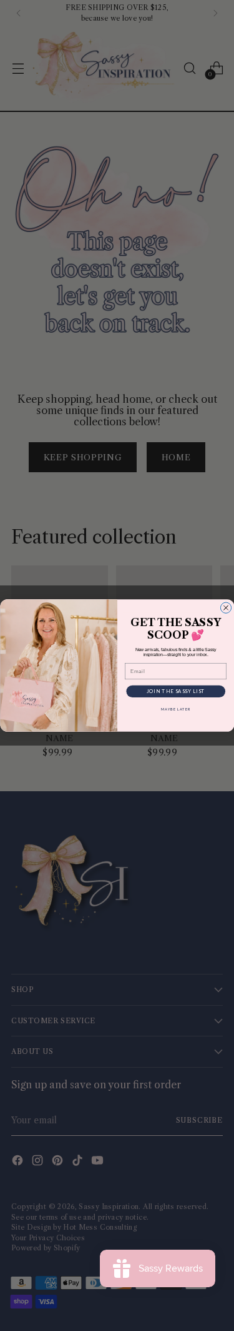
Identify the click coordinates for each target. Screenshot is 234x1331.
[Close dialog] (225, 607)
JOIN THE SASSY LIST (175, 691)
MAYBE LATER (175, 709)
